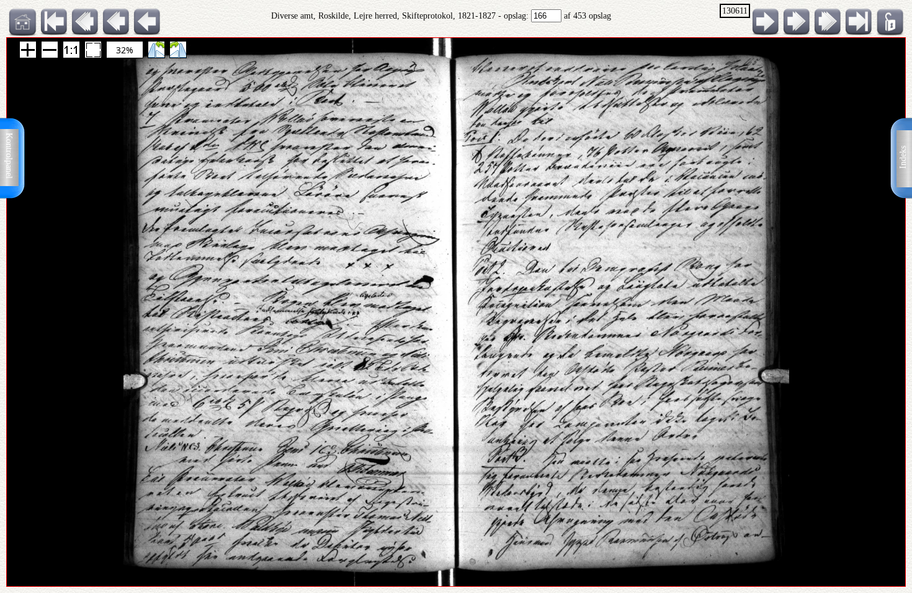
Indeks (903, 157)
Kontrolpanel (9, 156)
